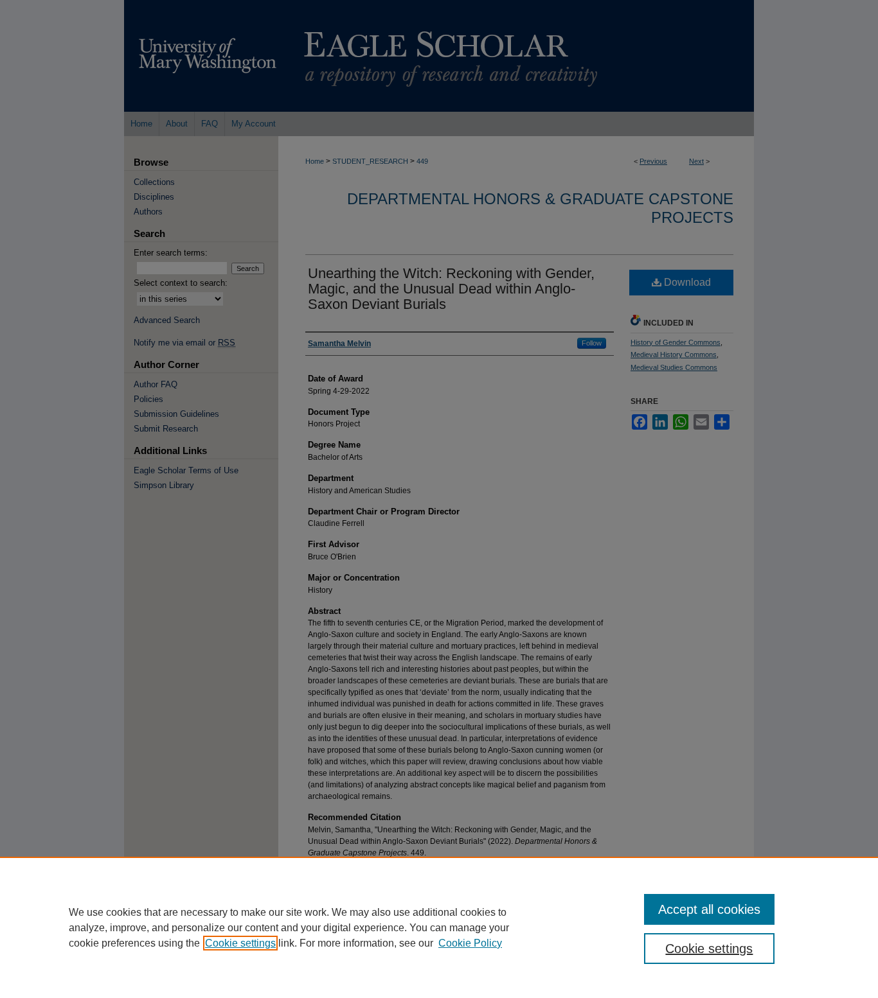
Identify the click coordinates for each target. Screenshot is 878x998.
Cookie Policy (470, 943)
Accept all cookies (709, 909)
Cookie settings (240, 943)
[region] (439, 927)
